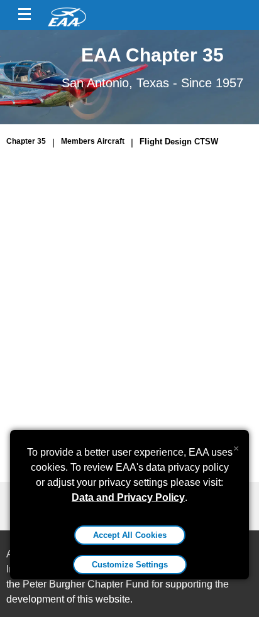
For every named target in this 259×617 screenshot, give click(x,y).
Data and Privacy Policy (128, 497)
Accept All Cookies (130, 535)
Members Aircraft (92, 141)
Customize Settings (130, 564)
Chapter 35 (26, 141)
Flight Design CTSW (179, 141)
